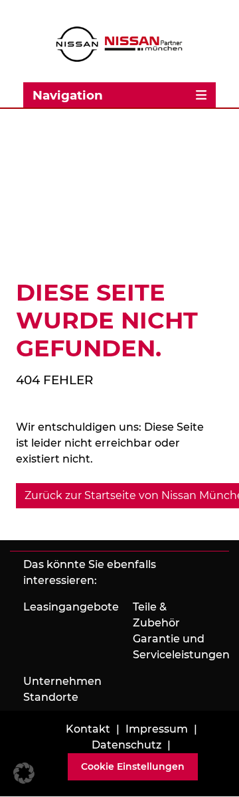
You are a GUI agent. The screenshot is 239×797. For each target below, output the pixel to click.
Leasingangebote (71, 607)
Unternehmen (62, 681)
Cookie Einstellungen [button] (133, 766)
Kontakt (88, 729)
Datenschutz (126, 745)
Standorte (50, 697)
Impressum (156, 729)
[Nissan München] (119, 44)
